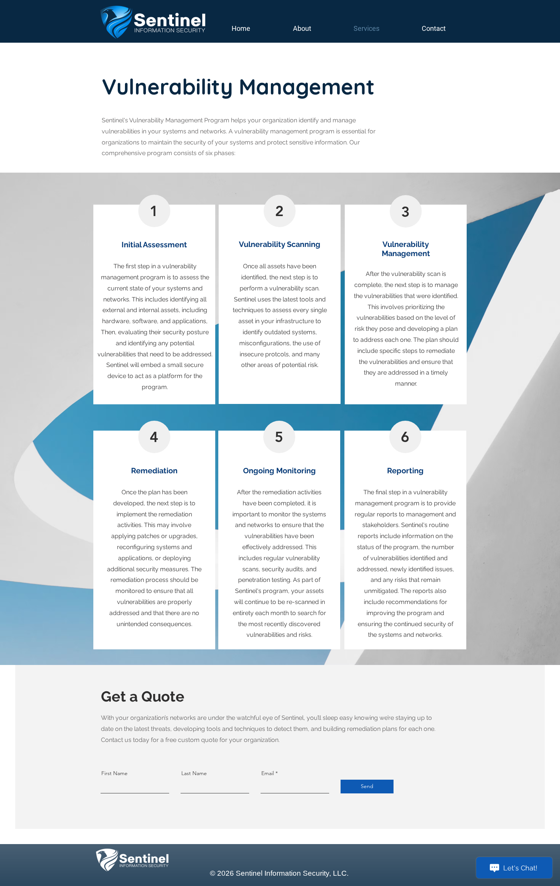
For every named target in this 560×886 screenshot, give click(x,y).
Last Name (194, 773)
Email (267, 773)
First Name (114, 773)
